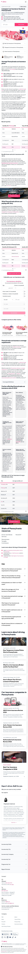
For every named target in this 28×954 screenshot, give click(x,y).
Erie (2, 501)
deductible (18, 441)
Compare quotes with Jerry (14, 273)
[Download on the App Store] (5, 934)
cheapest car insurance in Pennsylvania (10, 211)
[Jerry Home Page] (3, 2)
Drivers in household (19, 285)
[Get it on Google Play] (14, 934)
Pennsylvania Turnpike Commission (5, 541)
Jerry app (11, 884)
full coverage (12, 69)
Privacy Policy (17, 921)
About (16, 917)
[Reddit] (15, 937)
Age (3, 285)
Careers (3, 924)
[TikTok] (13, 937)
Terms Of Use (17, 919)
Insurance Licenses (19, 924)
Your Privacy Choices (6, 926)
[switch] (24, 291)
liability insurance (17, 346)
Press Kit (3, 921)
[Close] (26, 946)
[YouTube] (10, 937)
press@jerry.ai (11, 903)
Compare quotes (14, 195)
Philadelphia (3, 484)
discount (9, 185)
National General (15, 256)
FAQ (2, 917)
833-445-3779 (9, 883)
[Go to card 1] (12, 268)
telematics (9, 439)
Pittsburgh (11, 125)
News (3, 919)
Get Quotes (21, 24)
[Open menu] (25, 2)
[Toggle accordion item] (24, 382)
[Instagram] (2, 937)
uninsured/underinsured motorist (9, 377)
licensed (17, 943)
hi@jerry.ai (7, 901)
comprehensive (11, 373)
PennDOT (18, 534)
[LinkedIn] (7, 937)
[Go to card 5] (15, 268)
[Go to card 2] (13, 268)
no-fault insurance (15, 553)
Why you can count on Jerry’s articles (11, 789)
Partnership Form (5, 909)
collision (18, 373)
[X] (5, 937)
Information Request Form (7, 907)
